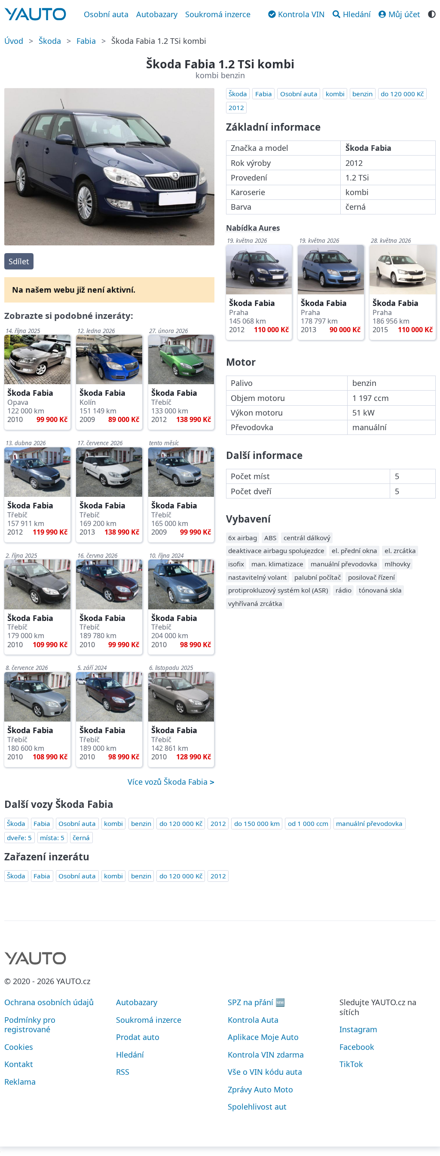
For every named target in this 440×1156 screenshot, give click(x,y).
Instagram (358, 1029)
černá (81, 837)
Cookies (18, 1047)
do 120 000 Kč (402, 93)
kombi (335, 93)
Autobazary (156, 14)
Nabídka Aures (253, 228)
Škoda (50, 41)
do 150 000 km (257, 823)
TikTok (351, 1064)
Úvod (13, 41)
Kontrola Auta (253, 1020)
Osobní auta (106, 14)
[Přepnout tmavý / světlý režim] (432, 13)
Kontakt (18, 1064)
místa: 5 (52, 837)
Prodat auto (137, 1037)
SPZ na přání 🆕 (256, 1002)
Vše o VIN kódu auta (265, 1072)
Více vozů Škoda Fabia (169, 782)
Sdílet (19, 261)
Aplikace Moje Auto (263, 1037)
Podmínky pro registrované (29, 1025)
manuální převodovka (369, 823)
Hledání (130, 1054)
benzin (362, 93)
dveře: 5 (19, 837)
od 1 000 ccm (308, 823)
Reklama (20, 1081)
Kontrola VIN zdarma (266, 1054)
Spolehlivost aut (257, 1106)
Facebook (356, 1047)
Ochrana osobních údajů (49, 1002)
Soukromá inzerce (218, 14)
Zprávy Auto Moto (260, 1089)
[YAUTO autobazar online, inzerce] (35, 14)
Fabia (86, 41)
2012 (236, 107)
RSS (122, 1072)
